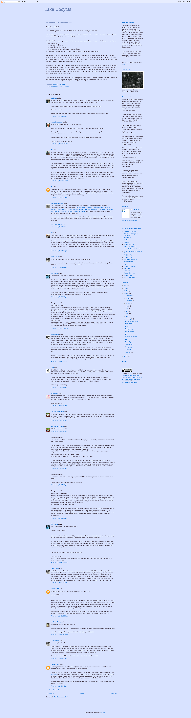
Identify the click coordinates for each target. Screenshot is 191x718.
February (128, 319)
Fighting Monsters (129, 244)
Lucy (52, 367)
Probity (127, 326)
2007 (125, 356)
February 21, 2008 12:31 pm (59, 227)
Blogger (103, 712)
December (129, 295)
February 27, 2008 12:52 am (59, 634)
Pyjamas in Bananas (130, 266)
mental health (54, 86)
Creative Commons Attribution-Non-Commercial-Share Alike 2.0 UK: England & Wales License (132, 377)
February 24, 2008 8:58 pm (59, 518)
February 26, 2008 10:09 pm (59, 616)
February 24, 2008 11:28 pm (59, 562)
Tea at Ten (127, 271)
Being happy (129, 329)
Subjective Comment (131, 336)
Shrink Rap (127, 268)
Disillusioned (55, 257)
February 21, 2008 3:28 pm (59, 251)
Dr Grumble (127, 237)
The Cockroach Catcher (58, 224)
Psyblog (126, 264)
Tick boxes (128, 347)
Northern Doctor (128, 262)
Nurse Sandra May (57, 122)
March (128, 316)
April (127, 313)
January (128, 353)
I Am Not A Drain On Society (132, 249)
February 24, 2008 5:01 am (59, 431)
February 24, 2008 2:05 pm (59, 468)
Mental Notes (128, 257)
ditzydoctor (54, 393)
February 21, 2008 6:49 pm (59, 267)
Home (82, 694)
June (127, 308)
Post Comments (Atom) (61, 697)
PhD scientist (55, 589)
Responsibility (129, 324)
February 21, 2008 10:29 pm (59, 328)
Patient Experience (64, 86)
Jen (52, 150)
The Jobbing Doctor (130, 273)
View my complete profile (129, 220)
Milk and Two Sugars (57, 411)
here (123, 64)
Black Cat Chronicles (130, 231)
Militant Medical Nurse (130, 259)
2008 (125, 293)
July (127, 306)
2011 (125, 285)
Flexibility (128, 342)
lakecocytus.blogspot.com (130, 383)
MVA (126, 334)
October (128, 298)
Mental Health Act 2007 (132, 321)
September (129, 301)
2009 (125, 291)
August (128, 303)
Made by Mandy (56, 622)
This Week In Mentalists (131, 277)
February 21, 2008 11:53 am (59, 197)
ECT (126, 339)
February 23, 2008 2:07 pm (59, 405)
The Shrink (54, 273)
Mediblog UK (128, 255)
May (127, 311)
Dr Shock (126, 240)
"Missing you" (129, 344)
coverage (54, 674)
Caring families (129, 331)
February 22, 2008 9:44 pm (59, 387)
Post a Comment (54, 690)
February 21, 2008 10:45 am (59, 144)
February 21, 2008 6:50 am (59, 116)
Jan (52, 186)
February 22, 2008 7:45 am (59, 361)
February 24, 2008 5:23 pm (59, 485)
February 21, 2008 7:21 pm (59, 297)
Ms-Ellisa (54, 98)
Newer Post (50, 694)
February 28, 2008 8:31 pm (59, 686)
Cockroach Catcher (57, 203)
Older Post (114, 694)
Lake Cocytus (58, 9)
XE (52, 233)
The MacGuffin (128, 275)
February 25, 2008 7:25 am (59, 583)
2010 (125, 288)
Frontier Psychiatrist (130, 246)
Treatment (128, 349)
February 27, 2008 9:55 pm (59, 658)
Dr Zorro (126, 242)
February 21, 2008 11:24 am (59, 181)
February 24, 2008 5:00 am (59, 420)
